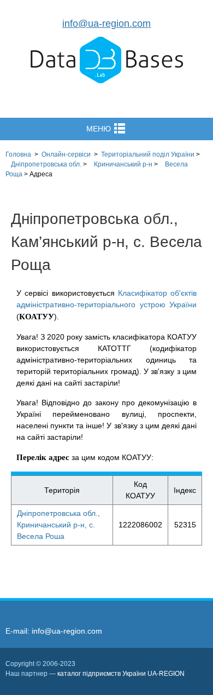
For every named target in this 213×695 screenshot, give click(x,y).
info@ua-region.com (106, 23)
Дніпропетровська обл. (46, 164)
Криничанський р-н (123, 164)
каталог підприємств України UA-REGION (121, 673)
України (147, 154)
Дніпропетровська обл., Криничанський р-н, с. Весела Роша (58, 525)
